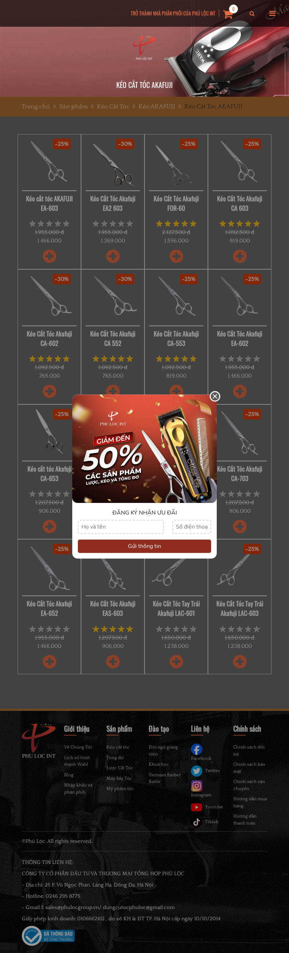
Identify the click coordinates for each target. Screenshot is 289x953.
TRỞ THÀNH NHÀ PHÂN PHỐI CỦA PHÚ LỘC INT (173, 13)
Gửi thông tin (144, 546)
